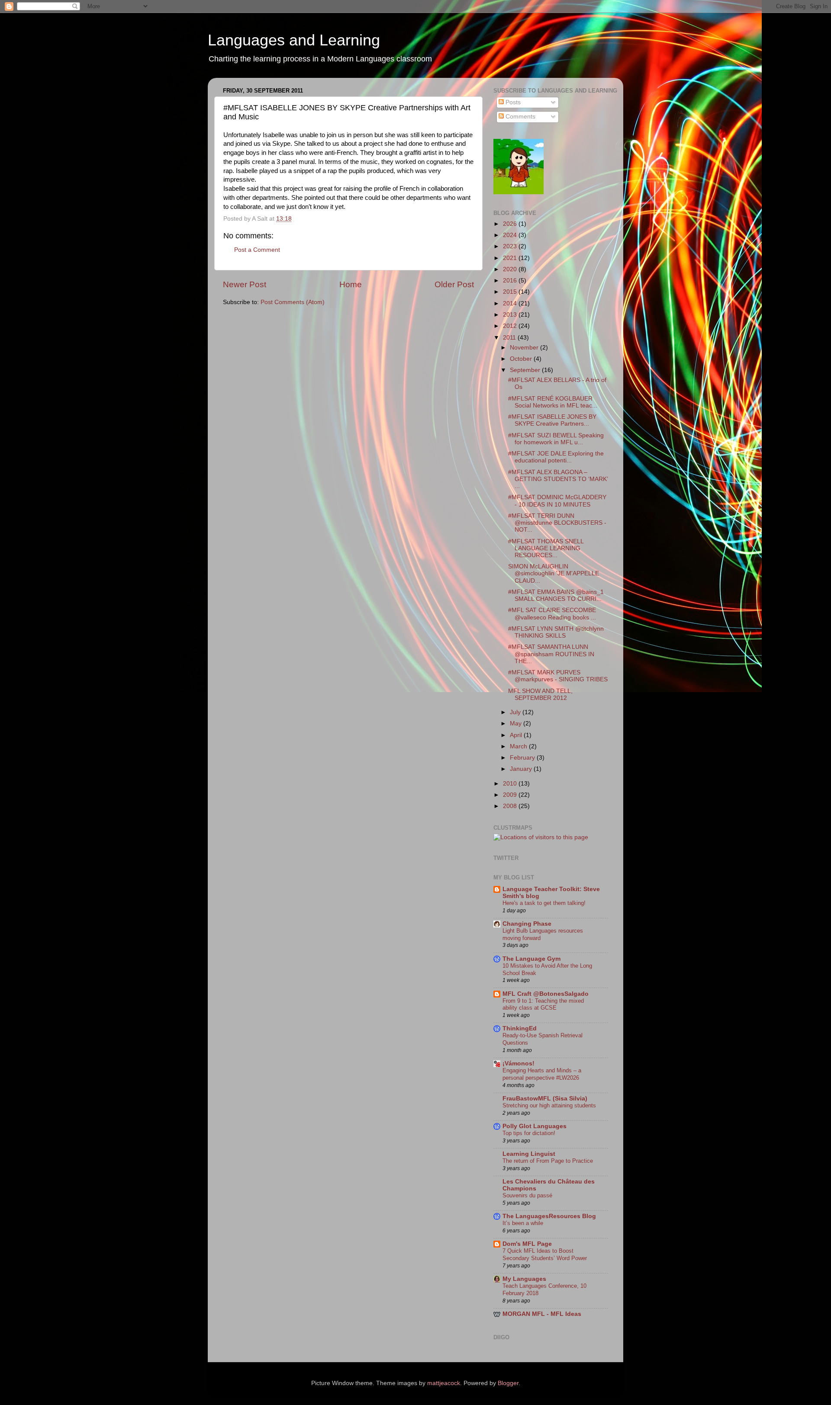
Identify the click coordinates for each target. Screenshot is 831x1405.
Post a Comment (257, 250)
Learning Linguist (528, 1154)
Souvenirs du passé (527, 1195)
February (523, 757)
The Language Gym (531, 959)
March (519, 746)
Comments (519, 116)
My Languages (524, 1279)
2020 (511, 269)
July (516, 712)
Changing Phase (526, 924)
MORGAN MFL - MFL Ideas (541, 1314)
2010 (511, 783)
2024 (511, 235)
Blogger (508, 1383)
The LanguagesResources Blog (549, 1216)
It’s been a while (522, 1223)
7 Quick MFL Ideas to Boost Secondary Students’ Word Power (544, 1254)
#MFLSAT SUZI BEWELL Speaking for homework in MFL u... (556, 439)
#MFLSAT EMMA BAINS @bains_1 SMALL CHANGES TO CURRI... (556, 595)
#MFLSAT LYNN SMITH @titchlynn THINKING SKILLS (556, 632)
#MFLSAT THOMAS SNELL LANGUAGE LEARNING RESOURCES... (545, 548)
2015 (511, 292)
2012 (511, 326)
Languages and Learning (294, 40)
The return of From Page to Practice (547, 1161)
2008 (511, 806)
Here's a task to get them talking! (544, 903)
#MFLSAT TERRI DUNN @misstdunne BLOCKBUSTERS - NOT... (557, 523)
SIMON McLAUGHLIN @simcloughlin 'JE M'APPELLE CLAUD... (553, 573)
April (517, 735)
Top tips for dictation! (528, 1133)
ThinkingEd (519, 1028)
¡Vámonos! (518, 1063)
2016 (511, 280)
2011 (510, 337)
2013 (511, 314)
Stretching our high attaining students (549, 1105)
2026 (511, 224)
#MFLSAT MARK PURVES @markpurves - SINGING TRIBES (558, 676)
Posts (512, 102)
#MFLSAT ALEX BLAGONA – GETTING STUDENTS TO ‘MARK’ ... (558, 479)
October (522, 359)
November (525, 347)
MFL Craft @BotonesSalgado (545, 994)
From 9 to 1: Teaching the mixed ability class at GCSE (543, 1004)
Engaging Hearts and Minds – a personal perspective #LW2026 (541, 1074)
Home (350, 284)
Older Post (454, 284)
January (522, 769)
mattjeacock (443, 1383)
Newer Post (244, 284)
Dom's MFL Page (527, 1244)
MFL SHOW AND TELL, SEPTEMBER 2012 (540, 694)
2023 (511, 246)
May (516, 723)
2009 (511, 795)
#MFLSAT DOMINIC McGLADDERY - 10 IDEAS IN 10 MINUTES (557, 500)
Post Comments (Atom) (293, 302)
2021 (511, 258)
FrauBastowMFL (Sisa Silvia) (544, 1098)
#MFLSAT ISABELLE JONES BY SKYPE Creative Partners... (552, 420)
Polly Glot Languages (534, 1126)
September (526, 370)
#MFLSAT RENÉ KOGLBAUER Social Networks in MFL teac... (552, 402)
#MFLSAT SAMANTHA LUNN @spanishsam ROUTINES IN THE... (551, 654)
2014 (511, 303)
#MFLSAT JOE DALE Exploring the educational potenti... (556, 457)
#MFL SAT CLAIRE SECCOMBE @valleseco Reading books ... (552, 613)
